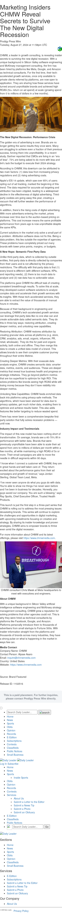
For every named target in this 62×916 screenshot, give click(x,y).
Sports (10, 723)
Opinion (11, 730)
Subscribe (13, 763)
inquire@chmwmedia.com (21, 657)
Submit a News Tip (24, 805)
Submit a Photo (22, 809)
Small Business (15, 754)
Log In (3, 763)
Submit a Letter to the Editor (29, 802)
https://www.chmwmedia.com (39, 538)
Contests (12, 744)
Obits (10, 727)
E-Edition (12, 737)
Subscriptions (14, 740)
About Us (19, 798)
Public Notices (14, 751)
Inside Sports (21, 777)
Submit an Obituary (24, 812)
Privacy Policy (21, 911)
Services (11, 795)
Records (11, 734)
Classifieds (13, 747)
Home (10, 716)
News (10, 720)
